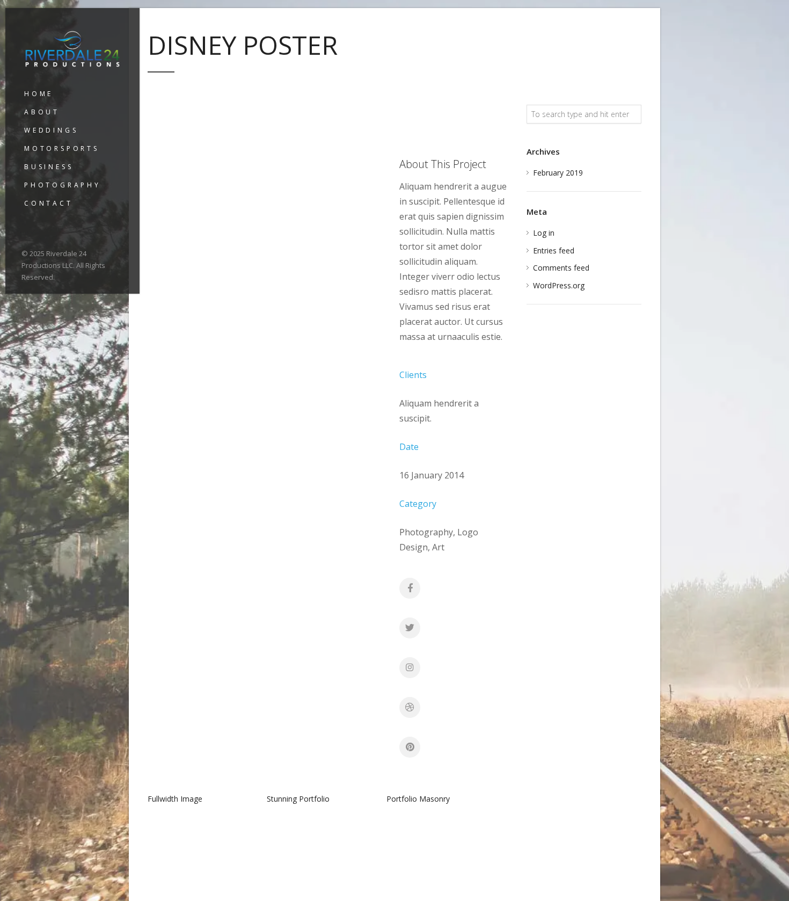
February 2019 (558, 173)
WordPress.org (559, 285)
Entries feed (553, 250)
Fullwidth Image (175, 799)
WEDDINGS (51, 130)
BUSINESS (48, 166)
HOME (38, 93)
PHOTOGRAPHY (62, 185)
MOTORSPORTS (61, 148)
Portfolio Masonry (418, 799)
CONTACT (48, 203)
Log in (543, 233)
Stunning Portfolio (298, 799)
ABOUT (42, 112)
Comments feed (561, 268)
